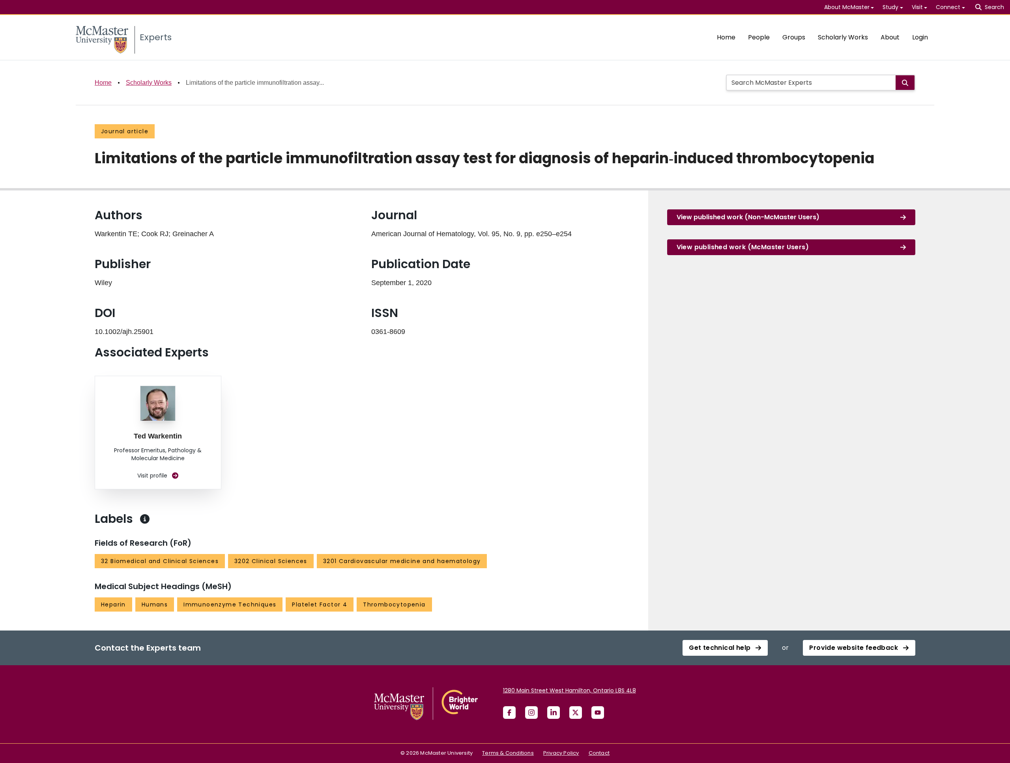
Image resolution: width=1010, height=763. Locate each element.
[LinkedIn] (553, 712)
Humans (155, 604)
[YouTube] (597, 712)
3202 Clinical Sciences (270, 561)
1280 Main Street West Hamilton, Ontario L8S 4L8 (569, 690)
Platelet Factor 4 (319, 604)
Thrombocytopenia (394, 604)
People (759, 37)
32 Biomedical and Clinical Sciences (160, 561)
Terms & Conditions (508, 753)
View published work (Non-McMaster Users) (748, 217)
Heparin (113, 604)
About (890, 37)
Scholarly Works (843, 37)
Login (920, 37)
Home (726, 37)
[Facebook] (509, 712)
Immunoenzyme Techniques (229, 604)
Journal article (124, 131)
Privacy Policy (561, 753)
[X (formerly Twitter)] (575, 712)
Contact (599, 753)
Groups (793, 37)
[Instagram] (531, 712)
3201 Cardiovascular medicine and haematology (402, 561)
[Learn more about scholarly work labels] (145, 519)
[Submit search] (905, 82)
